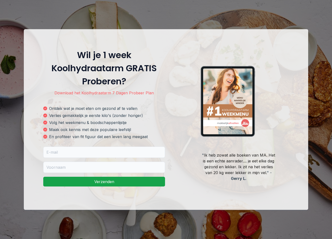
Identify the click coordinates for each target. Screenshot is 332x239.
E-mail (52, 152)
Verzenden (104, 181)
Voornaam (56, 167)
